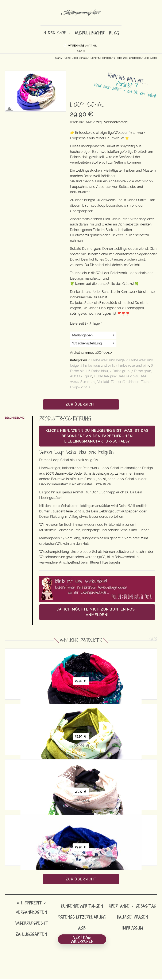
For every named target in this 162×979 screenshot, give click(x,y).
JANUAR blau (128, 376)
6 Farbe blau (98, 371)
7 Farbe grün (120, 371)
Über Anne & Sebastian (132, 906)
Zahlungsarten (31, 934)
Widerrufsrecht (31, 923)
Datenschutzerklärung (82, 917)
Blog (114, 33)
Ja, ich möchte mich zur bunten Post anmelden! (97, 612)
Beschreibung (14, 417)
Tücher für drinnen (100, 57)
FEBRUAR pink (105, 376)
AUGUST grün (81, 376)
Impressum (133, 928)
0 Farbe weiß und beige (127, 57)
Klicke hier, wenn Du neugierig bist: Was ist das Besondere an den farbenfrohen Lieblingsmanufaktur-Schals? (97, 436)
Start (58, 57)
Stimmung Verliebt (94, 382)
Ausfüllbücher (90, 33)
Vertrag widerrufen (82, 939)
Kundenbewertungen (82, 906)
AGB (82, 928)
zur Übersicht (81, 404)
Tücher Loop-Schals (75, 57)
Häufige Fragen (132, 917)
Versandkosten (115, 122)
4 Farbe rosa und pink (97, 365)
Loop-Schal (81, 689)
